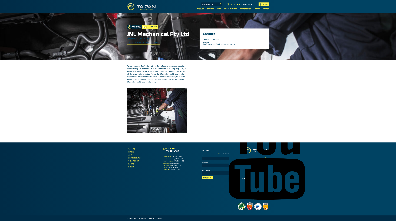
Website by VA (161, 218)
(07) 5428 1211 (178, 159)
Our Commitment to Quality (146, 218)
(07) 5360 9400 (177, 156)
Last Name (205, 162)
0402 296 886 (213, 40)
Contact (265, 9)
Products (200, 9)
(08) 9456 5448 (173, 167)
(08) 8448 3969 (175, 163)
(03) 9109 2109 (176, 165)
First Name (205, 155)
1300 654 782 (247, 4)
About (218, 9)
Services (210, 9)
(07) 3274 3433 (179, 161)
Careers (257, 9)
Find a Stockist (245, 9)
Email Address (206, 170)
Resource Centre (230, 9)
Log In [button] (265, 4)
